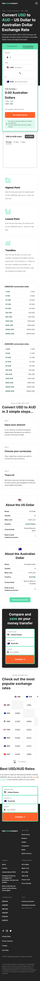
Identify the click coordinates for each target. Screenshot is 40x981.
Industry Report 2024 (9, 872)
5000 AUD (9, 383)
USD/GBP (5, 913)
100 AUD (8, 370)
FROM (6, 63)
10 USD (8, 300)
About (4, 864)
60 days (9, 142)
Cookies (4, 945)
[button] (36, 3)
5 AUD (7, 353)
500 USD (8, 317)
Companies (25, 846)
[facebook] (3, 931)
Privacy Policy (6, 936)
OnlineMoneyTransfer (28, 905)
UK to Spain (25, 864)
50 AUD (8, 366)
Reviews (24, 838)
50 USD (8, 308)
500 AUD (8, 374)
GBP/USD (5, 909)
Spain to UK (25, 868)
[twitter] (10, 931)
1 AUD (7, 349)
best (34, 777)
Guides (24, 842)
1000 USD (9, 321)
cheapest (3, 780)
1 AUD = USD (9, 104)
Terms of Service (7, 941)
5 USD (7, 296)
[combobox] (20, 67)
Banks (23, 849)
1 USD (7, 292)
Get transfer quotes (20, 115)
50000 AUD (9, 391)
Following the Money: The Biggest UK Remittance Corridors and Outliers (10, 879)
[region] (20, 313)
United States (30, 524)
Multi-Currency (26, 853)
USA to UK (25, 876)
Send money (26, 834)
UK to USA (25, 872)
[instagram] (7, 931)
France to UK (26, 879)
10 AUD (8, 357)
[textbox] (15, 67)
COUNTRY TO (11, 640)
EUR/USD (5, 916)
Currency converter (28, 901)
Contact (4, 868)
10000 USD (9, 329)
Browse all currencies (20, 600)
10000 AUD (9, 387)
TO (5, 77)
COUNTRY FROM (11, 632)
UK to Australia (26, 883)
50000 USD (9, 334)
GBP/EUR (5, 901)
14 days (16, 142)
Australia (32, 577)
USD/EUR (5, 920)
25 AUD (8, 362)
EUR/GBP (5, 905)
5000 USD (9, 325)
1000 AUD (9, 378)
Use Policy (5, 950)
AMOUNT (7, 53)
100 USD (8, 313)
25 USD (8, 304)
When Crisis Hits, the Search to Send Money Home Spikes (9, 888)
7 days (23, 142)
